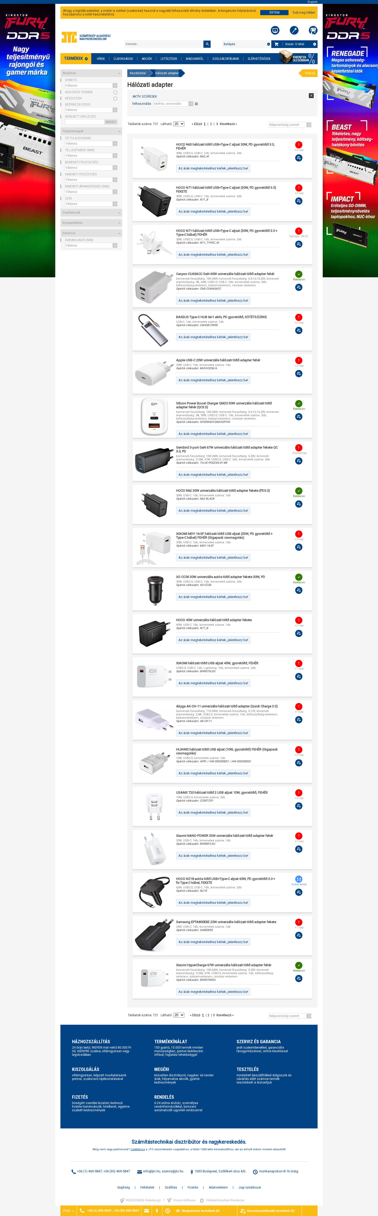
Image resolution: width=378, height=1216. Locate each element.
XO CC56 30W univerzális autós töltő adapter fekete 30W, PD (220, 577)
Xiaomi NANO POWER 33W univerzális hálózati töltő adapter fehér (224, 836)
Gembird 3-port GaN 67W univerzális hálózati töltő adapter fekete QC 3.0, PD (227, 449)
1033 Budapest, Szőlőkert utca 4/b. (220, 1171)
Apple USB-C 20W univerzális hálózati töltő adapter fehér (218, 360)
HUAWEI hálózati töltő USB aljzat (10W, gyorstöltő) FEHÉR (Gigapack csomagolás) (227, 751)
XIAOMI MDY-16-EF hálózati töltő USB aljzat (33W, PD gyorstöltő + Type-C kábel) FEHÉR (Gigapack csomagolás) (224, 535)
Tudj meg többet (303, 12)
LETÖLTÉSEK (169, 59)
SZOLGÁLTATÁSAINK (225, 59)
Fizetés (193, 1187)
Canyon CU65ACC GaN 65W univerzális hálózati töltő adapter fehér (225, 274)
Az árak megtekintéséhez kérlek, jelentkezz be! (213, 168)
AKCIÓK (147, 59)
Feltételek (147, 1187)
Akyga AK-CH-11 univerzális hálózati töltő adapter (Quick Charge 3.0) (227, 706)
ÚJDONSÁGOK (123, 59)
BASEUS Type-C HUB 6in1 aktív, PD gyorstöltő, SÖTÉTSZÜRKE (221, 317)
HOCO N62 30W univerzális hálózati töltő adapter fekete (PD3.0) (223, 490)
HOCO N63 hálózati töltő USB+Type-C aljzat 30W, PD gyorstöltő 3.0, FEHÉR (225, 146)
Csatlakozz (138, 1149)
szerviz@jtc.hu (172, 1171)
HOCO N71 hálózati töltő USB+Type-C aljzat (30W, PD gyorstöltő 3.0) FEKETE (226, 189)
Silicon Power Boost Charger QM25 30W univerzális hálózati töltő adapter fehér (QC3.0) (224, 405)
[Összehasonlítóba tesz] (298, 158)
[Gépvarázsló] (294, 30)
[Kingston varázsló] (313, 30)
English (313, 2)
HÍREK (101, 59)
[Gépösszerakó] (275, 30)
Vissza (310, 73)
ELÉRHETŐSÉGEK (259, 59)
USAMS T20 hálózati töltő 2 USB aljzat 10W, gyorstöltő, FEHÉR (222, 792)
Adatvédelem (218, 1187)
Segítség (123, 1187)
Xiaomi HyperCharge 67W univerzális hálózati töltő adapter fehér (223, 965)
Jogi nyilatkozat (249, 1187)
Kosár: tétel (294, 44)
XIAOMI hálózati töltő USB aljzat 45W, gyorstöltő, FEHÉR (217, 663)
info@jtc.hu (151, 1171)
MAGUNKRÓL (195, 59)
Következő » (228, 124)
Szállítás (171, 1187)
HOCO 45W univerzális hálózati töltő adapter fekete (214, 620)
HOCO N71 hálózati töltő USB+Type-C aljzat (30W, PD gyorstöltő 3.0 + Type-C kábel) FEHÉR (226, 232)
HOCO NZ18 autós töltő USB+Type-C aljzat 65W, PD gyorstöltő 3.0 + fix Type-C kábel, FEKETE (225, 881)
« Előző (197, 124)
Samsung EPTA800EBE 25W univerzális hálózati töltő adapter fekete (226, 922)
